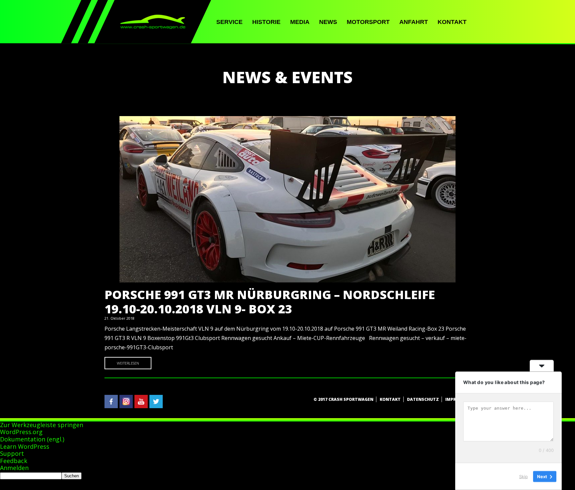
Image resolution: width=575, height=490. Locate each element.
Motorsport (368, 22)
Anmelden (14, 468)
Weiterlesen (128, 363)
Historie (266, 22)
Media (299, 22)
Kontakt (452, 22)
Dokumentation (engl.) (32, 439)
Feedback (13, 461)
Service (229, 22)
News (328, 22)
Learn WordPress (24, 446)
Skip (523, 476)
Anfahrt (413, 22)
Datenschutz (423, 399)
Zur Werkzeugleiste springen (41, 425)
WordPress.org (21, 432)
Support (12, 453)
